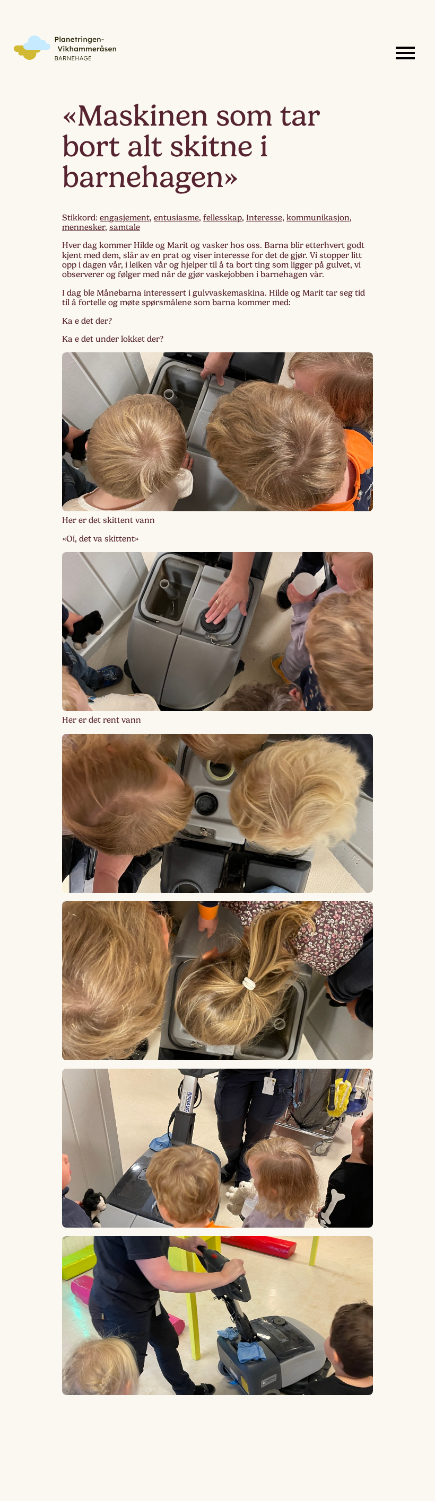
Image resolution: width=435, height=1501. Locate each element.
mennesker (83, 227)
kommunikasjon (318, 218)
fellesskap (222, 218)
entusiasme (176, 218)
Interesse (264, 218)
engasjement (125, 218)
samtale (124, 227)
